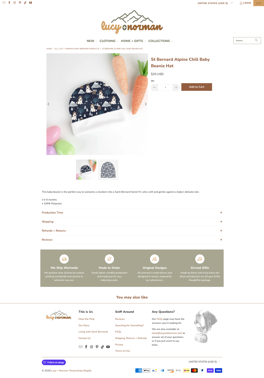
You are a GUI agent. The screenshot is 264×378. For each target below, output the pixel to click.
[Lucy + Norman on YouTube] (30, 3)
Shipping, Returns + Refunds (131, 338)
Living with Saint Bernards (93, 331)
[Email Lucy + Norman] (4, 3)
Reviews (120, 319)
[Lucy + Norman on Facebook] (9, 3)
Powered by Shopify (80, 370)
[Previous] (48, 104)
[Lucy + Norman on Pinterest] (19, 3)
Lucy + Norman (59, 370)
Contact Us (85, 338)
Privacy (119, 344)
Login (247, 2)
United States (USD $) (213, 3)
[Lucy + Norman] (132, 22)
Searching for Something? (129, 325)
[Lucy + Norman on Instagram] (14, 3)
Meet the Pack (86, 319)
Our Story (84, 325)
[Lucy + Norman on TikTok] (25, 3)
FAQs (118, 331)
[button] (92, 41)
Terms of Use (122, 351)
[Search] (256, 40)
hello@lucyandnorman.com (167, 333)
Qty (152, 80)
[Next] (145, 104)
